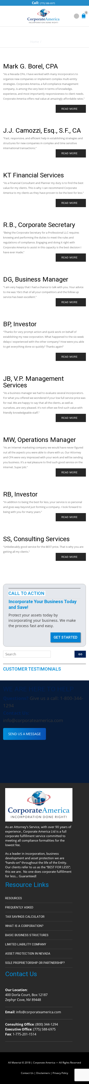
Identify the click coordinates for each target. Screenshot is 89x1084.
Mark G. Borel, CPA (30, 66)
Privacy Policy (60, 1073)
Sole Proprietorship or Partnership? (35, 963)
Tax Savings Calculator (24, 917)
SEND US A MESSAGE (24, 734)
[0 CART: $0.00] (84, 17)
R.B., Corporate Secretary (39, 225)
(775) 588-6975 (47, 3)
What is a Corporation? (24, 926)
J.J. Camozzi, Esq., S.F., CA (42, 130)
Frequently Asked (19, 907)
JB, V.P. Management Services (33, 382)
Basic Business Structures (26, 935)
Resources (13, 898)
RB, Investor (20, 494)
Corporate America (44, 1062)
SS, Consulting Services (36, 539)
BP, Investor (20, 324)
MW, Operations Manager (39, 440)
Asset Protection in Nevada (27, 953)
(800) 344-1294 (46, 1024)
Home (34, 42)
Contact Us (27, 1073)
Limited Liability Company (25, 944)
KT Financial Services (33, 175)
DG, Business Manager (35, 279)
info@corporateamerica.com (33, 720)
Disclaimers (43, 1073)
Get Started (65, 637)
